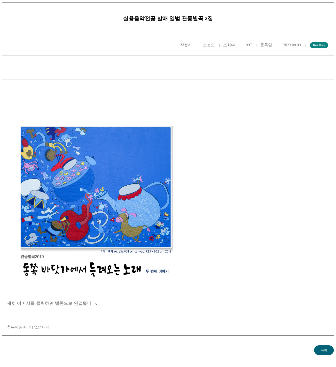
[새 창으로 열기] (95, 289)
